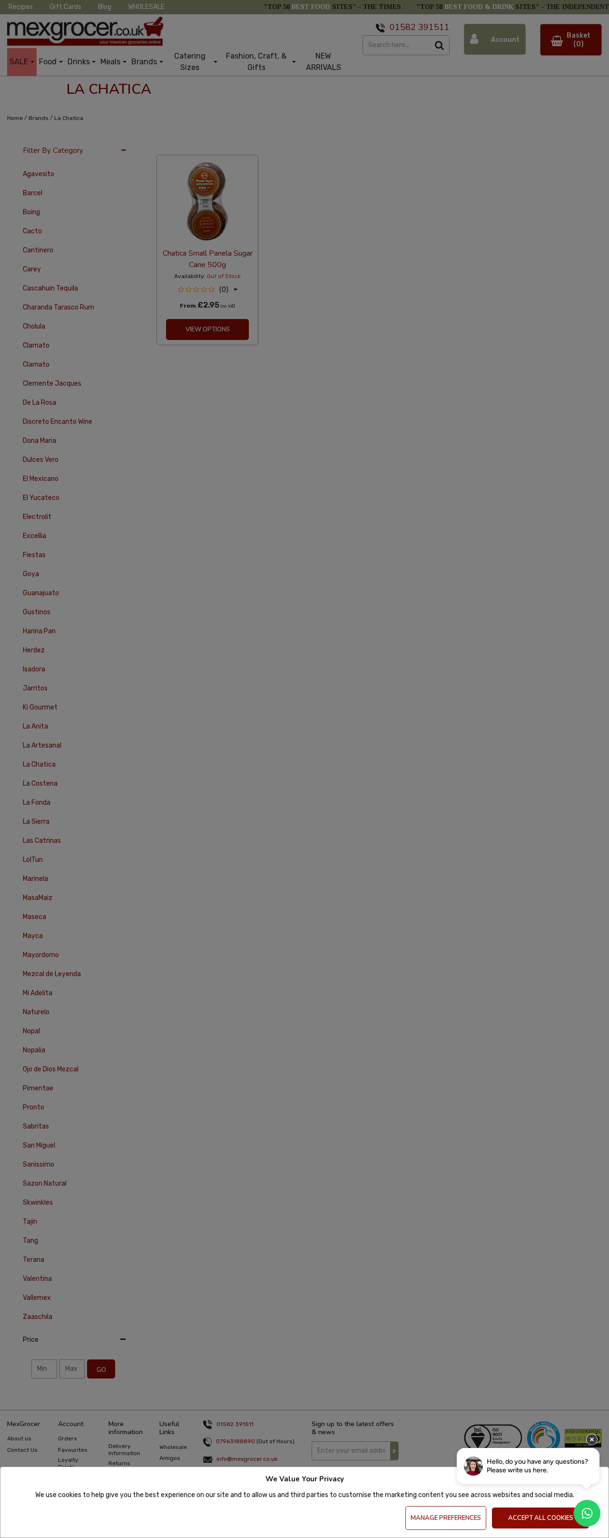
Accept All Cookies (540, 1518)
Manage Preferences (446, 1518)
